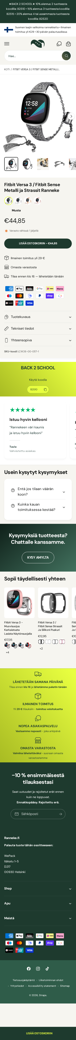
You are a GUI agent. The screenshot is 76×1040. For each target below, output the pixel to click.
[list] (38, 29)
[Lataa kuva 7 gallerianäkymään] (59, 164)
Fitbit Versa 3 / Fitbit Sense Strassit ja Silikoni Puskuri (50, 626)
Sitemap (65, 986)
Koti (7, 69)
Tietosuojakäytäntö (24, 980)
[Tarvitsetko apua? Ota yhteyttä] (59, 43)
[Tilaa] (60, 814)
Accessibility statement (42, 986)
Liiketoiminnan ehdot (51, 980)
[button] (6, 43)
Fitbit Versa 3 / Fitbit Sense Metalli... (36, 69)
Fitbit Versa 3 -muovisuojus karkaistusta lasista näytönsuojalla (18, 628)
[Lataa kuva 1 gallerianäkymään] (11, 164)
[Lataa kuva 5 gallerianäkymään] (27, 164)
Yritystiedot (17, 986)
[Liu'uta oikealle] (71, 116)
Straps (42, 995)
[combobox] (38, 55)
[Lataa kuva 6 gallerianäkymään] (43, 164)
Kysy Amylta (38, 557)
